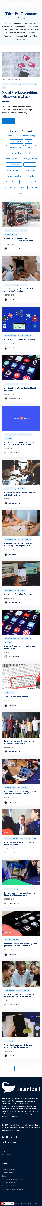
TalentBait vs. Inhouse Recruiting (12, 1179)
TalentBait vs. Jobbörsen (10, 1186)
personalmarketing (15, 84)
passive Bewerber (25, 838)
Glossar (4, 1176)
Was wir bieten (6, 1154)
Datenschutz (15, 1203)
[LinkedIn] (12, 1137)
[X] (3, 1137)
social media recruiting (29, 84)
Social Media (23, 230)
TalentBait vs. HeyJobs (9, 1182)
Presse (36, 1203)
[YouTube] (7, 1137)
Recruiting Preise (7, 1173)
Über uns (4, 1158)
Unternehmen (6, 1148)
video (4, 87)
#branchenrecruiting (11, 234)
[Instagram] (16, 1137)
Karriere (30, 1203)
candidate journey (10, 787)
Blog (3, 1151)
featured (5, 84)
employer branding (23, 787)
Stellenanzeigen (9, 692)
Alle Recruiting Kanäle (9, 1169)
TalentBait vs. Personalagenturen (12, 1189)
